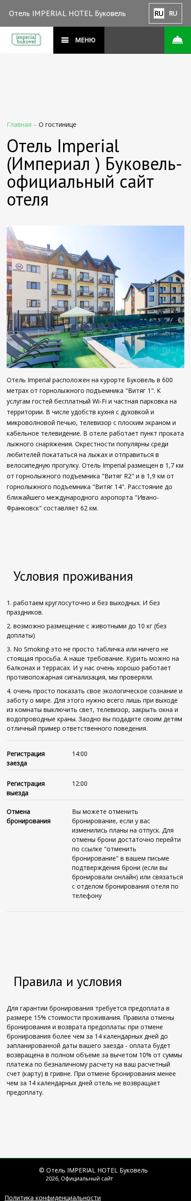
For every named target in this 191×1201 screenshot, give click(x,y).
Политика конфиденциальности (52, 1198)
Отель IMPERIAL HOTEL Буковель (67, 13)
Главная (20, 124)
